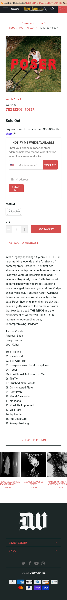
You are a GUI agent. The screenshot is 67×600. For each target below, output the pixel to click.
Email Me (16, 188)
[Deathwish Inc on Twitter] (23, 563)
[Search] (45, 9)
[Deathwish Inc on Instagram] (43, 563)
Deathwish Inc (37, 572)
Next (41, 23)
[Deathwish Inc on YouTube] (36, 563)
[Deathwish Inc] (33, 9)
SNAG (35, 2)
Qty (8, 221)
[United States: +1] (13, 164)
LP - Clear (14, 211)
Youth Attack (14, 99)
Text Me (50, 165)
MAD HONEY (46, 2)
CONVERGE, (60, 2)
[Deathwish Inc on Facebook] (30, 563)
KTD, (28, 2)
